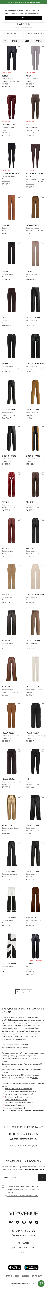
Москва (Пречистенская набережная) (18, 1088)
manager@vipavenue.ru (25, 1138)
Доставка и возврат (23, 1247)
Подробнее (35, 2)
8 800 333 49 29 (29, 1134)
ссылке (4, 1072)
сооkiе (36, 13)
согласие (13, 1186)
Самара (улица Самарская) (14, 1105)
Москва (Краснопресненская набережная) (20, 1091)
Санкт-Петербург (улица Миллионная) (19, 1097)
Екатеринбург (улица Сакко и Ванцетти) (19, 1102)
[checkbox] (23, 1191)
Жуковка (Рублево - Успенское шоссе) (19, 1094)
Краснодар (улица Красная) (15, 1108)
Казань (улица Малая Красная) (16, 1099)
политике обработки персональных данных (22, 1195)
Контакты (23, 1243)
